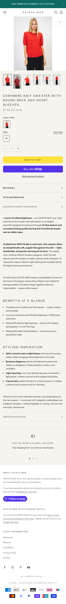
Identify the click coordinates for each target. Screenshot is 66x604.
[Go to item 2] (17, 81)
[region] (33, 443)
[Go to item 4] (37, 80)
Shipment (8, 537)
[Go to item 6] (56, 80)
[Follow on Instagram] (12, 567)
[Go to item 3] (27, 80)
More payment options (33, 176)
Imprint (6, 557)
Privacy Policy (9, 552)
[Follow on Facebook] (4, 567)
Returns (7, 542)
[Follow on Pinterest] (20, 567)
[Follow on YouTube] (28, 567)
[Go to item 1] (7, 80)
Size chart (58, 132)
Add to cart (33, 160)
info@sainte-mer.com (26, 491)
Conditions (8, 547)
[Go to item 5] (46, 80)
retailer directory (11, 522)
